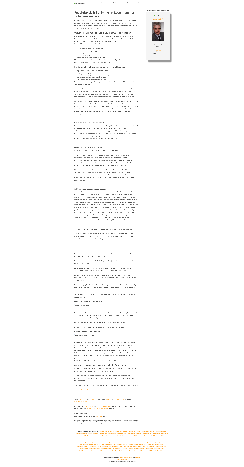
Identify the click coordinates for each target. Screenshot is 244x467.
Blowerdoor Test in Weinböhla (93, 433)
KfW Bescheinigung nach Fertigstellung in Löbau (88, 444)
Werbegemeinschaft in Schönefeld (112, 452)
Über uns (145, 3)
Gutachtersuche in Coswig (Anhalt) (85, 452)
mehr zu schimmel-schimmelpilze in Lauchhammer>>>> (90, 390)
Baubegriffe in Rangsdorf (137, 446)
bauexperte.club (137, 457)
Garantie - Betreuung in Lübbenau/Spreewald (160, 433)
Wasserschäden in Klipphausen (95, 435)
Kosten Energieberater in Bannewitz (101, 437)
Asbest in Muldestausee (128, 446)
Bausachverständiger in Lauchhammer (97, 409)
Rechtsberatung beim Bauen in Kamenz (148, 431)
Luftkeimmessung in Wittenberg (82, 446)
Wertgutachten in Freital (112, 437)
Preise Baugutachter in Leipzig (139, 448)
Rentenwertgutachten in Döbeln (160, 437)
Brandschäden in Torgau (129, 435)
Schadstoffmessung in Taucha (94, 446)
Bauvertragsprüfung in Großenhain (134, 431)
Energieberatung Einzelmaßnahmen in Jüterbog (98, 442)
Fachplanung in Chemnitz (84, 448)
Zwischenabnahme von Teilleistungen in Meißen (108, 433)
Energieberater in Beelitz (109, 450)
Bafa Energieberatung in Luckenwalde (130, 442)
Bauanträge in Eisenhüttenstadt (94, 448)
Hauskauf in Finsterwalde (114, 431)
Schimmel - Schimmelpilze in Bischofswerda (86, 437)
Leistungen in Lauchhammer (104, 431)
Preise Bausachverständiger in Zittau (99, 452)
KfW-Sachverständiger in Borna (159, 448)
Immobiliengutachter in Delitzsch (82, 450)
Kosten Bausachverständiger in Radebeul (134, 433)
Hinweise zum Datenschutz (122, 459)
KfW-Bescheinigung (105, 406)
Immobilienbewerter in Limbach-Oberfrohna (96, 450)
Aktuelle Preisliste (137, 3)
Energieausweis (89, 406)
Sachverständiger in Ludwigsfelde (127, 448)
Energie (128, 3)
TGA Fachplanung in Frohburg (106, 448)
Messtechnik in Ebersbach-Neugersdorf (120, 444)
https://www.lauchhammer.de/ (122, 423)
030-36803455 (158, 50)
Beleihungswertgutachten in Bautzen (147, 437)
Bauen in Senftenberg (123, 431)
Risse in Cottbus (161, 435)
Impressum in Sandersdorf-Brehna (158, 452)
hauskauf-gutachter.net (129, 457)
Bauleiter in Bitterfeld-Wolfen (149, 450)
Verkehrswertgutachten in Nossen (123, 437)
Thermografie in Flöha (142, 444)
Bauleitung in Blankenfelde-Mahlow (161, 450)
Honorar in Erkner (133, 452)
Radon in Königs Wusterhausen (105, 446)
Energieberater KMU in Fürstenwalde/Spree (136, 450)
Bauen (109, 3)
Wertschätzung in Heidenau (134, 437)
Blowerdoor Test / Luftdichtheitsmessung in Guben (156, 444)
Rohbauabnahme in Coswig (121, 433)
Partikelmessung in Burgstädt (117, 446)
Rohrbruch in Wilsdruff (153, 435)
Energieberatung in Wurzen (84, 442)
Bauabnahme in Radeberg (147, 433)
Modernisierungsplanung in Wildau (161, 446)
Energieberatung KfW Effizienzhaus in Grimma (115, 442)
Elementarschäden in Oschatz (107, 435)
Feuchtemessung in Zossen (133, 444)
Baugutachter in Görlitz (116, 448)
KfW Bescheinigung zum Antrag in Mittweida (156, 442)
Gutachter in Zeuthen (149, 448)
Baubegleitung (120, 399)
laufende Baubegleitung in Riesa (81, 433)
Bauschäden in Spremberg (84, 435)
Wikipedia (99, 416)
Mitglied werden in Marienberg (124, 452)
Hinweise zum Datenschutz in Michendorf (144, 452)
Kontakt (151, 3)
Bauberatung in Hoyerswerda (161, 431)
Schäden (115, 3)
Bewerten (122, 3)
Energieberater (93, 399)
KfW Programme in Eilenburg (143, 442)
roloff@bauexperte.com (157, 53)
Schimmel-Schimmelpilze (81, 401)
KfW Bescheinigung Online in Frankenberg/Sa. (104, 444)
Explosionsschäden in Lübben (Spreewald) (141, 435)
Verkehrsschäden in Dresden (118, 435)
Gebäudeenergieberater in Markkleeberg (121, 450)
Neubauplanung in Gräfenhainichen (148, 446)
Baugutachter (83, 399)
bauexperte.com (122, 457)
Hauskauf (103, 3)
